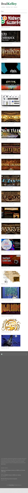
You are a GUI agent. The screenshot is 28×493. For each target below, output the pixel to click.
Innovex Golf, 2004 (4, 107)
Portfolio (8, 7)
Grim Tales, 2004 (4, 139)
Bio (12, 7)
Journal (3, 7)
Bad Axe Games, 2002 (5, 219)
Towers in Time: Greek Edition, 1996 (7, 299)
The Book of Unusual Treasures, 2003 (7, 171)
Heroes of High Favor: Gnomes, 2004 (7, 123)
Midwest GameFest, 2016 (5, 27)
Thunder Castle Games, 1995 (6, 331)
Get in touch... (3, 464)
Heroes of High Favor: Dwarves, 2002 (7, 235)
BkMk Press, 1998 (4, 283)
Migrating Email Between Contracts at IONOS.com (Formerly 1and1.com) (13, 471)
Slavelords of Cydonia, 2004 (6, 91)
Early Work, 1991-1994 (5, 347)
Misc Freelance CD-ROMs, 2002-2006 (7, 251)
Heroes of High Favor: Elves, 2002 (7, 187)
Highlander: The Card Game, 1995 (7, 315)
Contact (15, 7)
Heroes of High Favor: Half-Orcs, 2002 (7, 203)
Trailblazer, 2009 (4, 59)
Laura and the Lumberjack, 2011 (6, 43)
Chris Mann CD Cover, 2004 (6, 75)
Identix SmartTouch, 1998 (5, 267)
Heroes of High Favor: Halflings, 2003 (7, 155)
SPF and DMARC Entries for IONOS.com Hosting (11, 475)
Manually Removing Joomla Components (9, 478)
